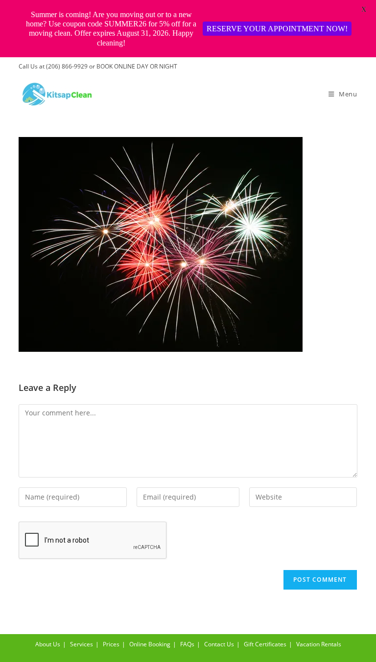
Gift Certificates (265, 644)
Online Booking (149, 644)
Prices (111, 644)
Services (81, 644)
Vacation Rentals (318, 644)
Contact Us (219, 644)
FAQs (187, 644)
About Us (47, 644)
